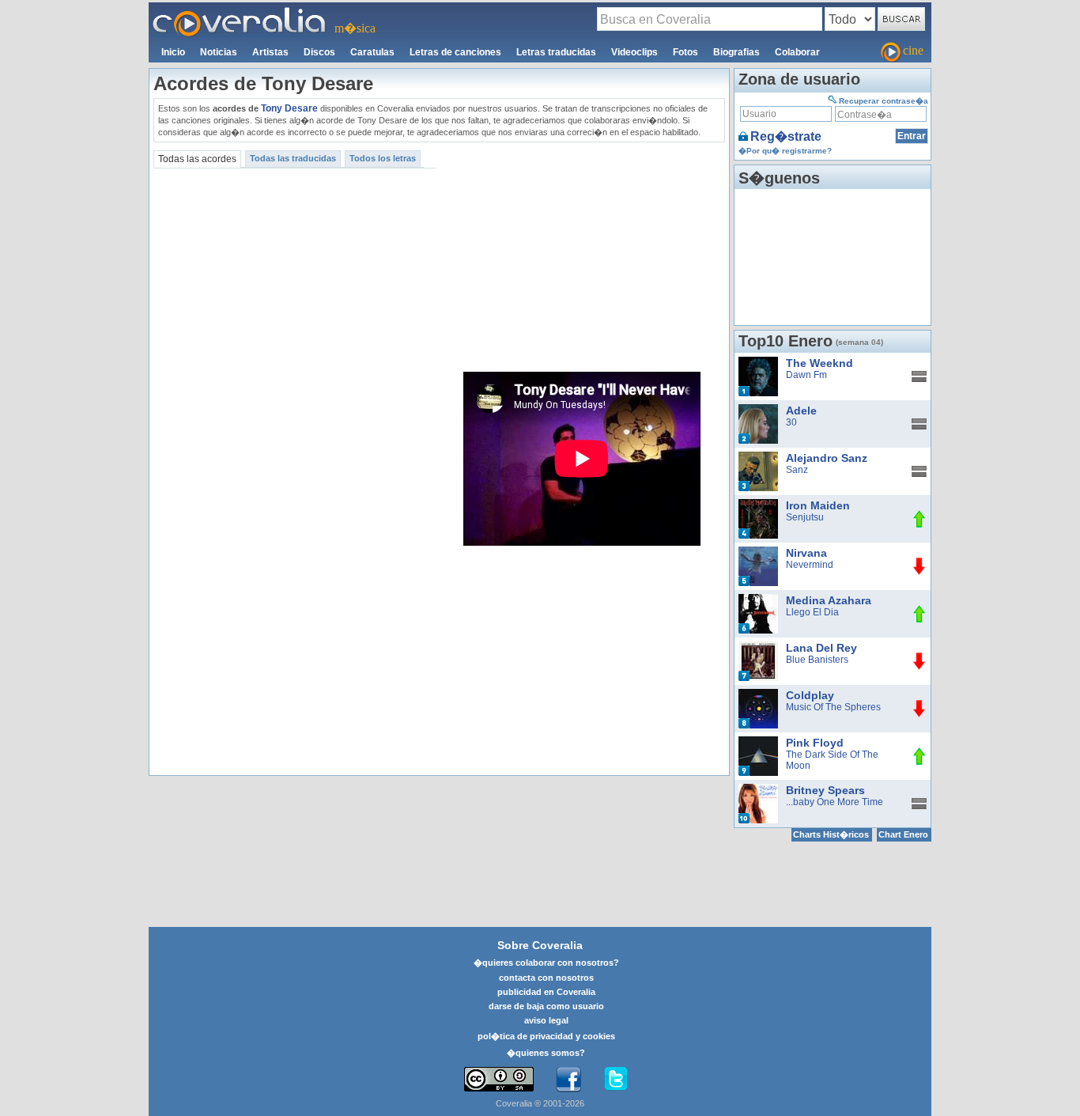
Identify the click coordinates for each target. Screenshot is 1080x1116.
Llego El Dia (812, 612)
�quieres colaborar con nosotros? (546, 962)
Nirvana (806, 553)
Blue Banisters (817, 659)
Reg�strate (785, 136)
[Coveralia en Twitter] (616, 1079)
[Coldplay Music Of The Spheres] (758, 694)
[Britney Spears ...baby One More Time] (758, 789)
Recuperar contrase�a (883, 100)
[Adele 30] (758, 409)
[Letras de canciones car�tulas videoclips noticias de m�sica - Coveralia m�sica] (240, 11)
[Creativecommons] (499, 1079)
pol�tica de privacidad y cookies (546, 1036)
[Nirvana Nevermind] (758, 552)
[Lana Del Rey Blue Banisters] (758, 647)
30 (791, 422)
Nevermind (809, 564)
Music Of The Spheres (833, 707)
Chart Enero (903, 834)
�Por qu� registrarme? (785, 150)
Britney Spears (825, 790)
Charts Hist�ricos (831, 834)
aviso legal (546, 1020)
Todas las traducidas (293, 158)
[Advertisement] (583, 257)
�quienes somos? (546, 1052)
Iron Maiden (818, 505)
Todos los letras (382, 158)
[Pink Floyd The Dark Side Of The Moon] (758, 741)
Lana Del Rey (821, 647)
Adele (801, 410)
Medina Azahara (828, 600)
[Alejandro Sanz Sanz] (758, 457)
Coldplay (810, 695)
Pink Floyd (815, 742)
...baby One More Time (834, 802)
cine (913, 50)
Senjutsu (805, 517)
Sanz (797, 469)
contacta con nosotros (546, 977)
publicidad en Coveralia (546, 992)
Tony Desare (289, 108)
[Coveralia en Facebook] (568, 1079)
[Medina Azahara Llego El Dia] (758, 599)
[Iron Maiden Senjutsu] (758, 504)
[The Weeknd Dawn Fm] (758, 362)
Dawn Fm (806, 374)
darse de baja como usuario (546, 1006)
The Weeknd (819, 363)
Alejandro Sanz (826, 458)
